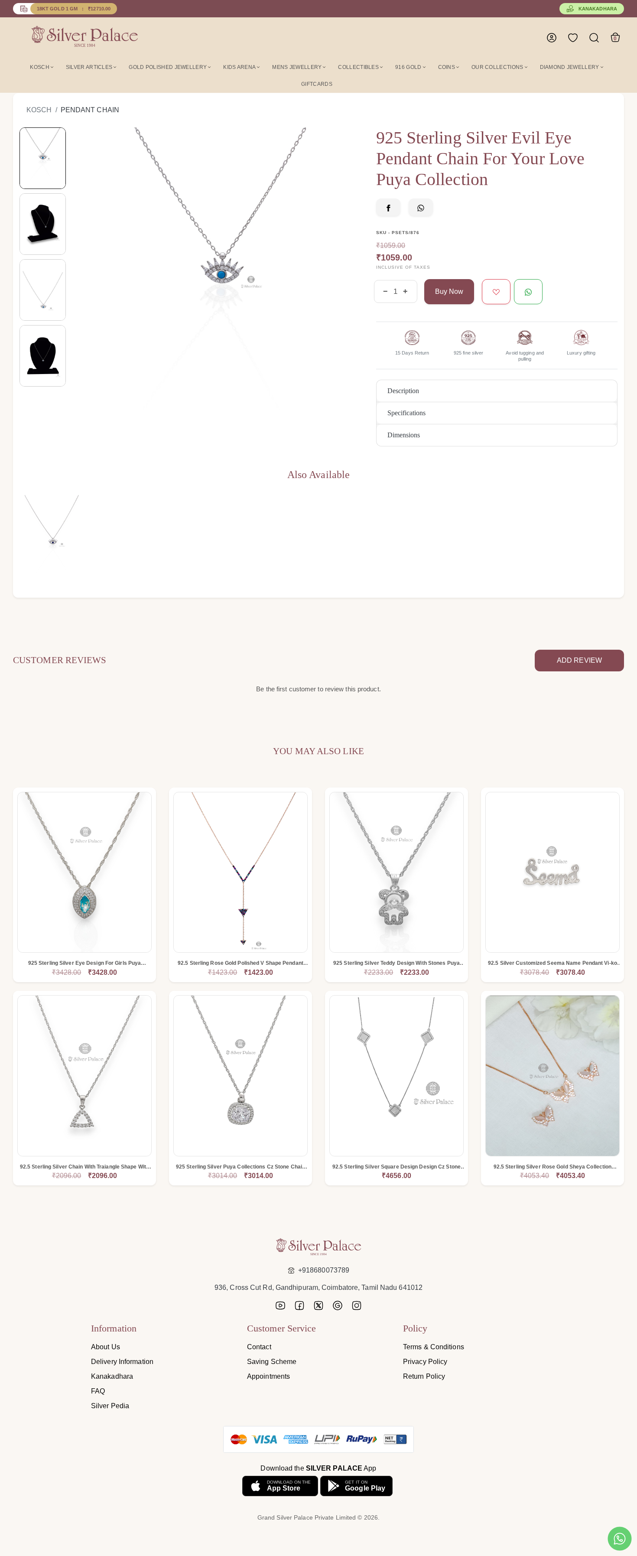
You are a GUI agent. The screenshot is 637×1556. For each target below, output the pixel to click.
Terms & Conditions (433, 1347)
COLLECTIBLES (358, 67)
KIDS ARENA (239, 67)
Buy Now (449, 291)
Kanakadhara (597, 8)
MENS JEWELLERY (297, 67)
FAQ (98, 1391)
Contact (259, 1347)
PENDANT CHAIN (90, 110)
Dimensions (403, 435)
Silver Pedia (110, 1406)
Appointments (268, 1376)
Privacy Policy (425, 1361)
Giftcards (316, 84)
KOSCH (39, 67)
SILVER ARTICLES (89, 67)
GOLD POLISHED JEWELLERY (168, 67)
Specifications (406, 413)
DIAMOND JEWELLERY (569, 67)
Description (403, 390)
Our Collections (497, 67)
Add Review (579, 660)
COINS (446, 67)
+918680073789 (323, 1270)
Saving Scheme (271, 1361)
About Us (105, 1347)
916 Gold (408, 67)
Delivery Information (122, 1361)
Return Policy (424, 1376)
